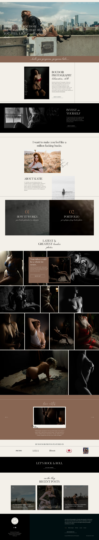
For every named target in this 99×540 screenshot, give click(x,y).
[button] (68, 259)
